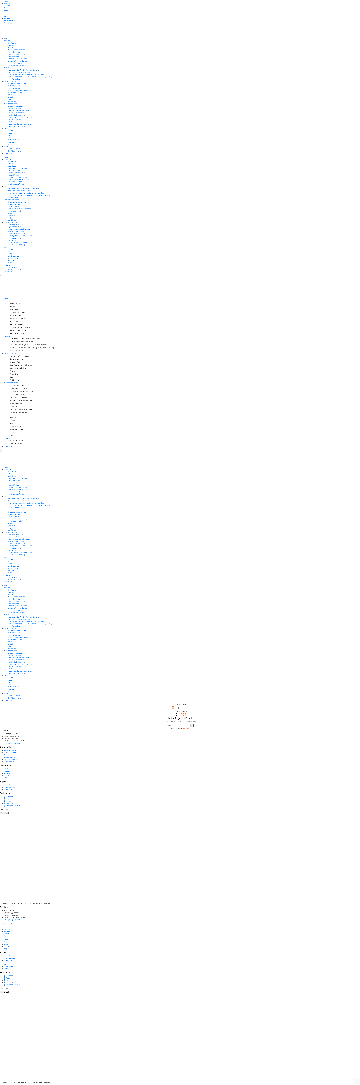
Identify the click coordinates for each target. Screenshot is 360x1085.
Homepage (185, 728)
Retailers (11, 45)
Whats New (12, 97)
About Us (7, 3)
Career (10, 144)
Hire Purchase (12, 43)
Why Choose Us (9, 8)
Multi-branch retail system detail (19, 72)
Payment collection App (16, 108)
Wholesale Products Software (18, 61)
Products (7, 68)
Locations (11, 142)
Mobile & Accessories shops (17, 50)
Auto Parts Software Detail (17, 59)
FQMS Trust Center (14, 140)
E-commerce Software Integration (20, 124)
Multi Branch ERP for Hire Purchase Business (23, 70)
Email (2, 810)
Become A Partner (14, 149)
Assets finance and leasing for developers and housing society (30, 77)
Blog (9, 99)
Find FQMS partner (14, 151)
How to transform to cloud (17, 83)
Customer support (14, 86)
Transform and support (12, 81)
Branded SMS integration (16, 115)
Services (7, 6)
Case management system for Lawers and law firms (26, 74)
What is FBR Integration (16, 113)
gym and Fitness (13, 56)
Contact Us (8, 10)
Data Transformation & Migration (19, 90)
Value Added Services (11, 104)
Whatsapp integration (15, 106)
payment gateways (14, 119)
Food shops (12, 47)
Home (6, 1)
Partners (7, 146)
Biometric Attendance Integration (19, 110)
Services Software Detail (16, 54)
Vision (10, 135)
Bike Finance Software (15, 63)
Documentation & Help (16, 92)
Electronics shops (14, 52)
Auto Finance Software (16, 65)
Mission (10, 133)
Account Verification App (16, 126)
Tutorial (10, 95)
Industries (7, 41)
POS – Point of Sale (14, 79)
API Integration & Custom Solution (20, 117)
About (6, 128)
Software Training (14, 88)
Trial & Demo (12, 101)
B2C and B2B (12, 122)
